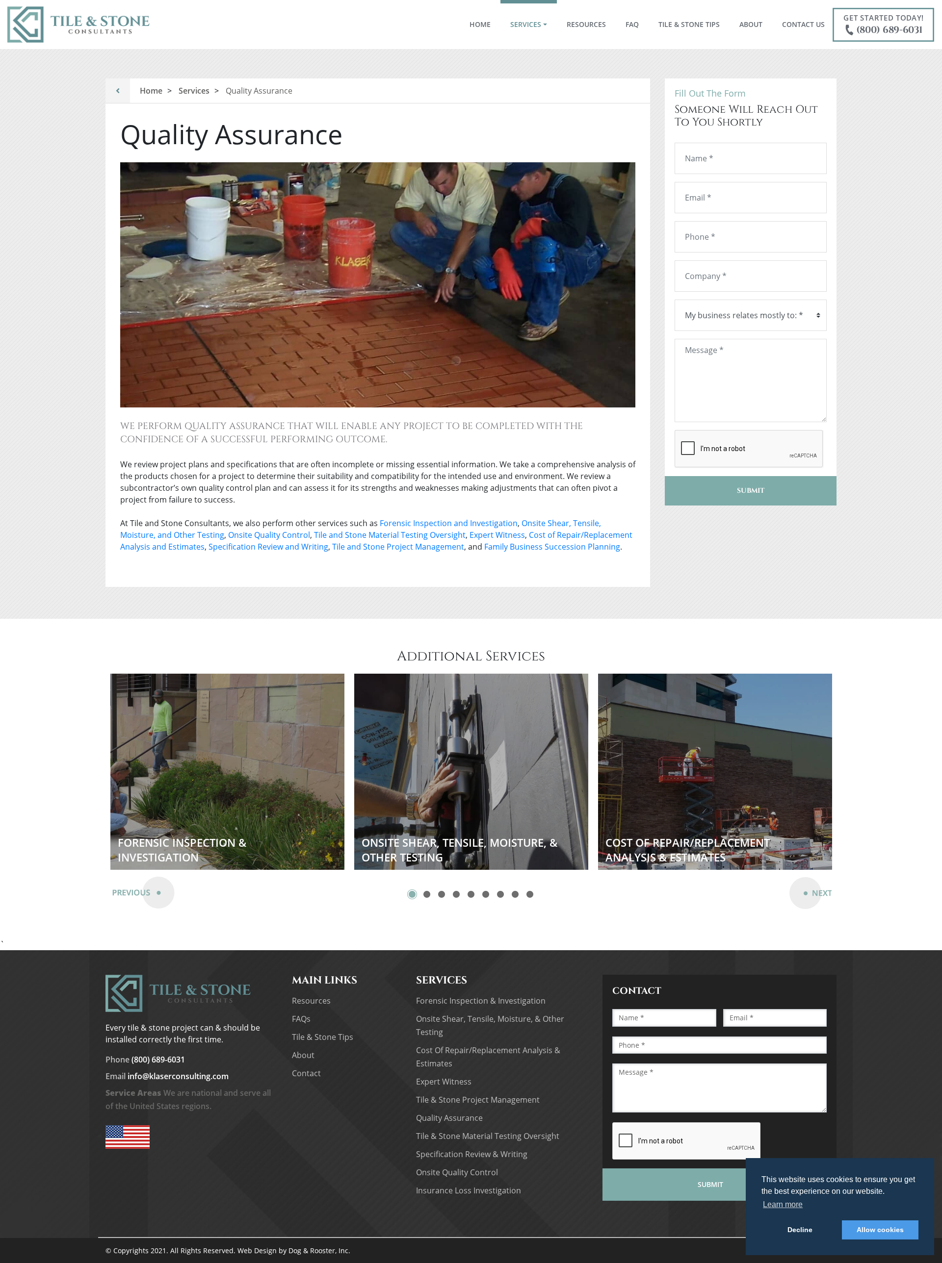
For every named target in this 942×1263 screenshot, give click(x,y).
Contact (306, 1073)
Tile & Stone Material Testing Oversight (487, 1136)
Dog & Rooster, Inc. (319, 1250)
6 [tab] (486, 894)
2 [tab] (427, 894)
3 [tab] (441, 894)
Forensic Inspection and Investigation (449, 523)
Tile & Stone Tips (689, 24)
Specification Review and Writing (268, 546)
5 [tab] (471, 894)
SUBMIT (750, 490)
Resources (586, 24)
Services (525, 24)
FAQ (632, 24)
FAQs (301, 1018)
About (750, 24)
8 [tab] (515, 894)
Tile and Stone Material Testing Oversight (390, 535)
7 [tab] (500, 894)
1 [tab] (412, 894)
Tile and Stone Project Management (398, 546)
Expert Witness (497, 535)
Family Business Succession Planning (552, 546)
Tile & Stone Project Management (478, 1099)
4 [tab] (456, 894)
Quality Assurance (449, 1117)
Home (485, 24)
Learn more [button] (783, 1204)
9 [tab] (530, 894)
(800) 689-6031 (883, 24)
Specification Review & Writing (471, 1154)
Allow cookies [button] (880, 1230)
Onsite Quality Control (269, 535)
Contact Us (803, 24)
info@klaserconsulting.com (167, 1076)
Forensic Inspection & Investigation (481, 1000)
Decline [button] (799, 1230)
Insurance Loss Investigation (468, 1190)
